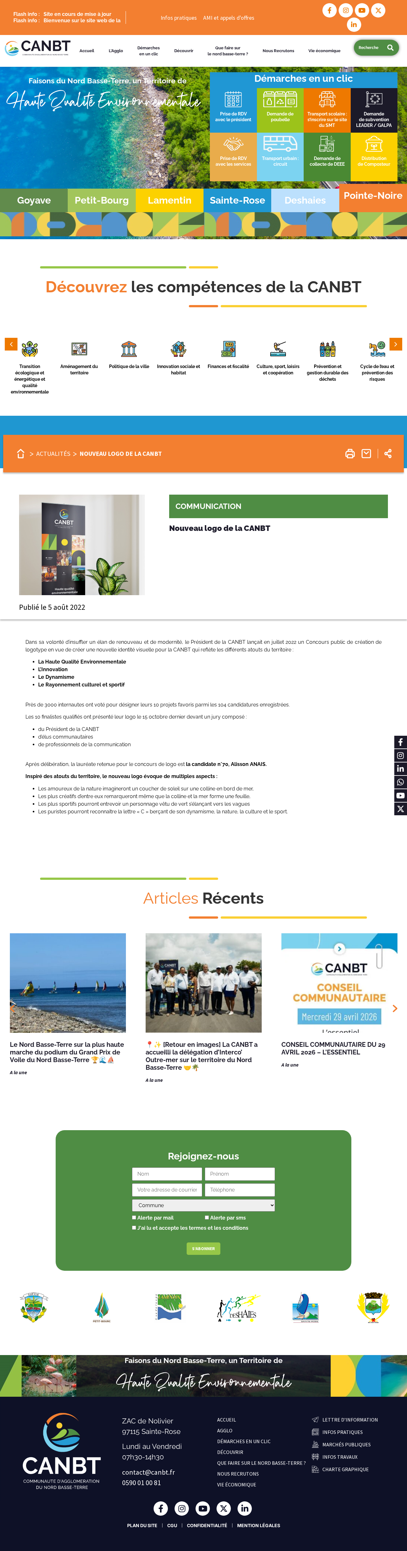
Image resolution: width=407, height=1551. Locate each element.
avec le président (233, 119)
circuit (280, 164)
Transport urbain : (280, 158)
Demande (374, 113)
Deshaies (305, 200)
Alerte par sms (227, 1218)
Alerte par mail (155, 1218)
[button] (29, 350)
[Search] (390, 47)
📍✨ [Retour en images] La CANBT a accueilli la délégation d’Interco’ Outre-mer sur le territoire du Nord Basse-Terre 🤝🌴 (66, 1056)
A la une (18, 1080)
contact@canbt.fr (148, 1472)
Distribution (374, 158)
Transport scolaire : (327, 113)
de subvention (374, 119)
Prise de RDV (233, 113)
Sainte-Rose (237, 200)
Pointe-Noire (373, 195)
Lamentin (169, 200)
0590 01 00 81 (141, 1482)
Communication (208, 506)
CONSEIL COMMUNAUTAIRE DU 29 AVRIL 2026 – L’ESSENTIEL (198, 1048)
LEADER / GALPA (374, 125)
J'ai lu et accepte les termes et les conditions (192, 1228)
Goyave (34, 200)
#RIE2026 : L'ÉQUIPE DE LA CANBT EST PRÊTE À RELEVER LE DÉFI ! (339, 1048)
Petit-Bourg (102, 200)
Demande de (327, 158)
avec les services (233, 164)
